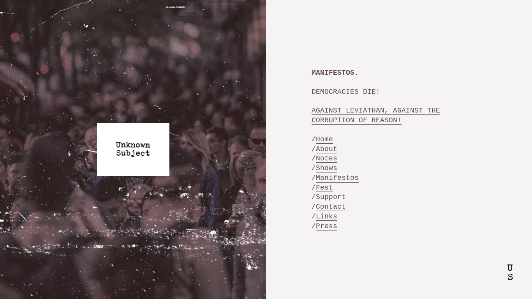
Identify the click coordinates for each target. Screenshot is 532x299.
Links (326, 216)
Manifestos (337, 178)
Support (331, 197)
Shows (326, 168)
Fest (324, 188)
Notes (326, 158)
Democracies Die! (346, 92)
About (326, 149)
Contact (331, 207)
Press (326, 226)
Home (324, 139)
